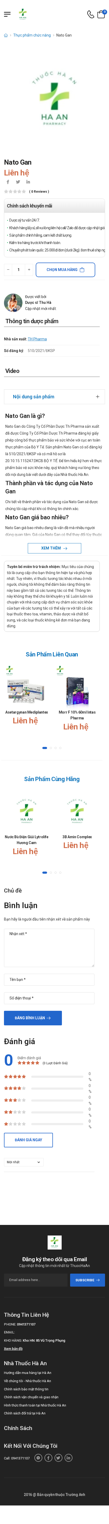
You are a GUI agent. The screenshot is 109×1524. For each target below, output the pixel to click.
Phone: (10, 1324)
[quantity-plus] (29, 270)
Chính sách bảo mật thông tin (26, 1389)
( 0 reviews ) (39, 191)
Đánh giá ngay (28, 1140)
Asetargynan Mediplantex (26, 712)
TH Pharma (37, 339)
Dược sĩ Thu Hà (38, 302)
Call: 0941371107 (17, 1458)
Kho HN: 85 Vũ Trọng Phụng (44, 1340)
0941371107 (26, 1324)
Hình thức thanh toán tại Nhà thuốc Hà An (35, 1405)
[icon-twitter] (18, 182)
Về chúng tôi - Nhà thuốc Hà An (27, 1381)
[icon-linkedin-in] (28, 182)
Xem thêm (51, 548)
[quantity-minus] (8, 270)
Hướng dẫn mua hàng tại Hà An (27, 1373)
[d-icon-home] (6, 35)
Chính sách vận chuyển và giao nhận (31, 1397)
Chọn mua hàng (62, 270)
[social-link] (38, 1458)
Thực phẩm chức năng (32, 35)
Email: (9, 1332)
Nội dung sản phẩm (33, 396)
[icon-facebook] (8, 182)
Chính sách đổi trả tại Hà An (25, 1413)
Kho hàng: (13, 1340)
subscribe (84, 1280)
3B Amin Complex (77, 837)
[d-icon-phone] (91, 14)
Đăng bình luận (30, 1018)
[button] (44, 748)
